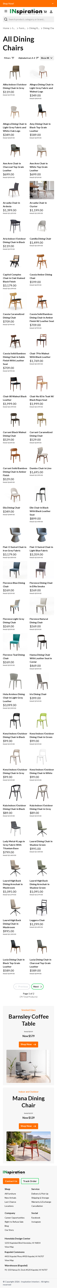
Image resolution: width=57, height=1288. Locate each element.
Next (36, 986)
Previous (23, 986)
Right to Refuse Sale (14, 1222)
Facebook (35, 1217)
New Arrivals (10, 1197)
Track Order (30, 1181)
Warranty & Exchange (41, 1202)
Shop (14, 28)
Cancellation (37, 1206)
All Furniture (10, 1193)
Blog (7, 1226)
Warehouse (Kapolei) (16, 1265)
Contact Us (11, 1181)
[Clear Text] (51, 19)
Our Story (9, 1230)
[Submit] (6, 19)
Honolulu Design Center (17, 1238)
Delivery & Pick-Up (39, 1193)
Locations (9, 1206)
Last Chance (10, 1202)
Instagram (36, 1222)
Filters (7, 58)
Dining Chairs (49, 28)
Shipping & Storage (40, 1197)
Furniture (23, 28)
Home (6, 28)
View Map (9, 1247)
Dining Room (35, 28)
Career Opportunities (15, 1217)
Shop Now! (8, 3)
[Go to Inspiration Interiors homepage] (26, 12)
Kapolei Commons (15, 1252)
